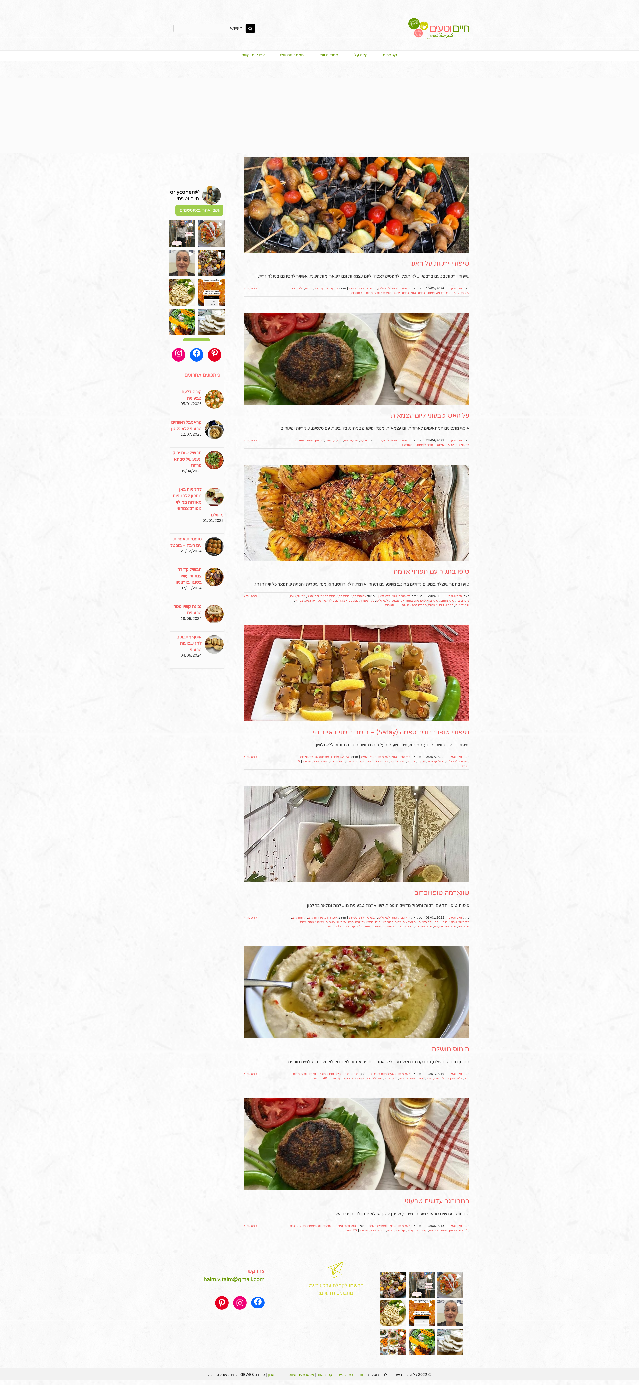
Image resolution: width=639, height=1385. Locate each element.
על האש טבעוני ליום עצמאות (430, 415)
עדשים (294, 1226)
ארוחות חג (359, 596)
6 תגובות (357, 293)
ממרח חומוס (407, 1078)
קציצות (433, 1230)
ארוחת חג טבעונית (326, 596)
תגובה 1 (406, 445)
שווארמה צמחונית (382, 926)
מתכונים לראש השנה (329, 600)
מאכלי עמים (368, 757)
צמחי (302, 922)
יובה (437, 922)
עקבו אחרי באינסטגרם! (199, 210)
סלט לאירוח (374, 1078)
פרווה (320, 922)
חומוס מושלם (450, 1049)
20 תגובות (350, 1230)
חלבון (312, 1074)
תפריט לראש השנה (414, 605)
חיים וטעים (455, 288)
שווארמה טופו (423, 926)
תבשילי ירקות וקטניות (362, 288)
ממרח (420, 1078)
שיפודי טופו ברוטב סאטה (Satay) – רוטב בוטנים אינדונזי (391, 732)
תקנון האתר (326, 1375)
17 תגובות (334, 926)
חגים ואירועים (388, 440)
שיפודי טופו (417, 293)
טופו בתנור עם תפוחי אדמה (431, 571)
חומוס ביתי (342, 1074)
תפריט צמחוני (424, 445)
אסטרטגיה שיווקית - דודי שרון (291, 1375)
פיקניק (440, 293)
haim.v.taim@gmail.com (234, 1279)
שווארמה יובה (404, 926)
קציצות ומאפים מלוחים (381, 1226)
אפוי (336, 757)
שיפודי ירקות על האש (439, 263)
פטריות (330, 922)
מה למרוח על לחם (437, 1078)
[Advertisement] (319, 115)
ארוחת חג (345, 596)
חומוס (354, 1074)
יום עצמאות (321, 288)
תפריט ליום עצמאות (378, 293)
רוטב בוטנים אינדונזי (375, 761)
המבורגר (350, 1226)
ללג (467, 293)
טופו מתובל (447, 600)
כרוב (398, 922)
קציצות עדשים (396, 1230)
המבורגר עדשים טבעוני (437, 1201)
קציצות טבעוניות (417, 1230)
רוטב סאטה (353, 761)
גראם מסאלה (323, 757)
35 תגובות (392, 605)
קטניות (361, 1078)
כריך (466, 1078)
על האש (451, 293)
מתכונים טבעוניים (351, 1375)
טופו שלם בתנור (415, 600)
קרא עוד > (250, 288)
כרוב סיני (387, 922)
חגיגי (310, 596)
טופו (394, 288)
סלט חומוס (390, 1078)
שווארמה (463, 926)
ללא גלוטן (384, 288)
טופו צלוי (432, 600)
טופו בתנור (462, 600)
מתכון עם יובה (364, 922)
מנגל (461, 293)
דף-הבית (404, 288)
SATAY (345, 757)
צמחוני (430, 293)
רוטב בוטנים (397, 761)
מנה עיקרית (367, 600)
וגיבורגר (338, 1226)
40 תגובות (320, 1078)
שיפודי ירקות (401, 293)
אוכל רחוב (331, 917)
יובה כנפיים (426, 922)
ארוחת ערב (299, 917)
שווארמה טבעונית (445, 926)
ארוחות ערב (315, 917)
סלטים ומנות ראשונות (383, 1074)
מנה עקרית (351, 600)
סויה (351, 922)
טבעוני (333, 288)
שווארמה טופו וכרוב (441, 893)
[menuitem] (382, 56)
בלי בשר (463, 922)
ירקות (308, 288)
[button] (211, 233)
